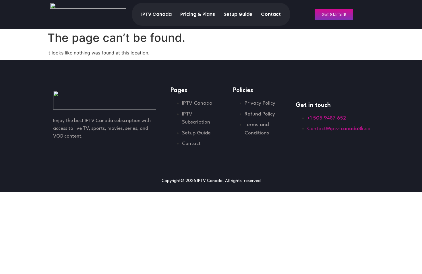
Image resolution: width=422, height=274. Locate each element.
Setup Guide (238, 14)
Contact (271, 14)
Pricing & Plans (197, 14)
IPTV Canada (156, 14)
